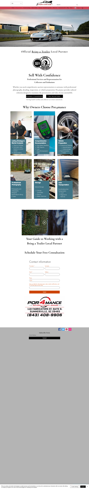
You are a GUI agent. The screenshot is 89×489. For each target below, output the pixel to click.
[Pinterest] (66, 329)
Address (46, 272)
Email (30, 272)
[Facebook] (59, 329)
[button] (82, 8)
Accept (82, 486)
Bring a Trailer (41, 51)
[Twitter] (63, 329)
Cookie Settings (74, 486)
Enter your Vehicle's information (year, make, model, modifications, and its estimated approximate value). (44, 284)
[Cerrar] (87, 486)
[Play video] (44, 222)
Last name (47, 266)
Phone (30, 278)
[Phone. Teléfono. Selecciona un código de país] (31, 280)
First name (31, 266)
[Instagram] (70, 329)
